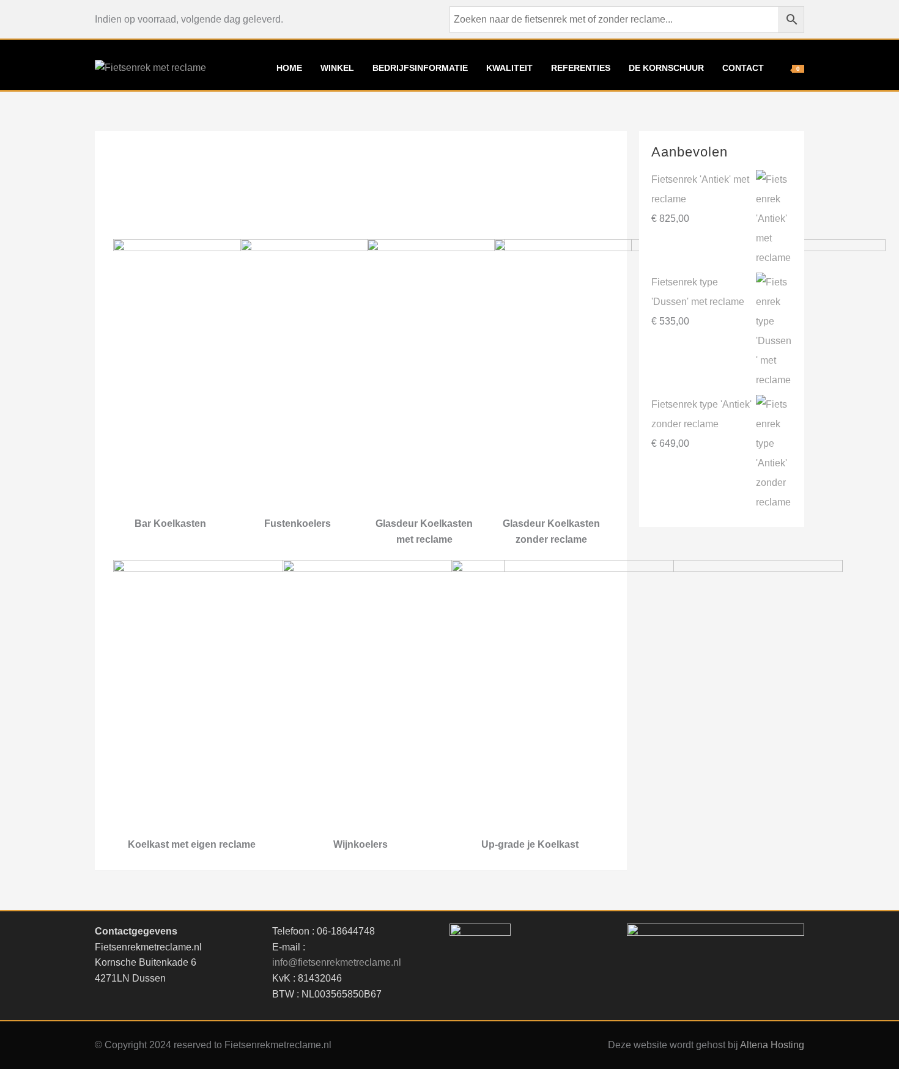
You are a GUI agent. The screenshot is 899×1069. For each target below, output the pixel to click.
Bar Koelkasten (170, 523)
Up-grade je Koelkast (530, 844)
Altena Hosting (772, 1045)
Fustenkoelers (297, 523)
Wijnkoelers (360, 844)
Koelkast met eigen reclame (192, 844)
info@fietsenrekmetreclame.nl (336, 962)
